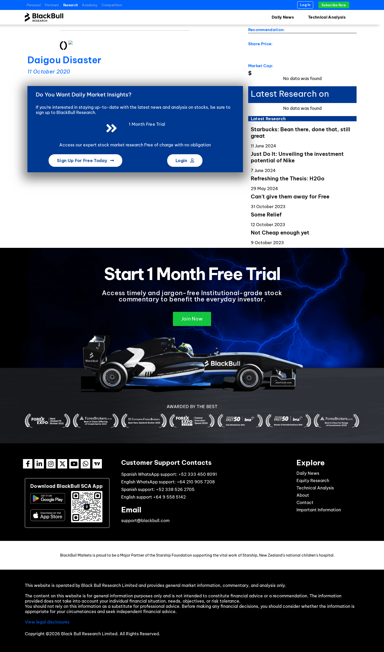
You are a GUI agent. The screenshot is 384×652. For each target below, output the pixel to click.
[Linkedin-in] (39, 463)
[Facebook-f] (27, 463)
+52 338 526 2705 (175, 489)
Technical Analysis (327, 17)
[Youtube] (74, 463)
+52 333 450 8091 (197, 474)
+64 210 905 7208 (196, 481)
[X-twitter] (62, 463)
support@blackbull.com (145, 520)
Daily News (283, 17)
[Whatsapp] (85, 463)
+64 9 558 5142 (169, 497)
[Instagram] (51, 463)
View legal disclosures (47, 622)
